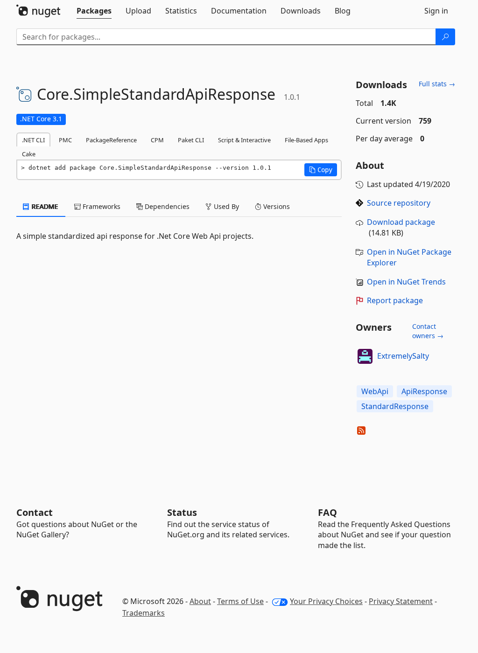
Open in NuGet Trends (406, 282)
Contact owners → (427, 331)
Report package (395, 300)
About (200, 601)
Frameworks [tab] (100, 206)
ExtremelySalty (403, 356)
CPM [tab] (157, 140)
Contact (34, 512)
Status (182, 512)
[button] (320, 169)
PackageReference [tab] (111, 140)
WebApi (374, 391)
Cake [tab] (28, 154)
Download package (401, 222)
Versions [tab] (275, 206)
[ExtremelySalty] (365, 356)
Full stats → (437, 83)
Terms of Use (240, 601)
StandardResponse (395, 406)
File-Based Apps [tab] (306, 140)
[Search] (445, 36)
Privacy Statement (401, 601)
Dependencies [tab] (166, 206)
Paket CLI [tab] (191, 140)
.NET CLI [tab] (33, 140)
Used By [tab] (225, 206)
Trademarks (143, 613)
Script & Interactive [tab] (244, 140)
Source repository (398, 203)
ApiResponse (424, 391)
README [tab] (44, 206)
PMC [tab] (65, 140)
